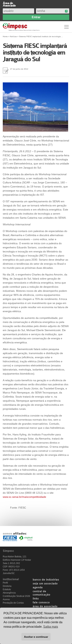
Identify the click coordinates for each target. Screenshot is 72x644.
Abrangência (9, 592)
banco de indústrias (46, 579)
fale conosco (41, 602)
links (36, 598)
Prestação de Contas (13, 602)
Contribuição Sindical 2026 (16, 596)
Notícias (13, 36)
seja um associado (45, 583)
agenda (38, 587)
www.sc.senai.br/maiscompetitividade (24, 496)
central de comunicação (41, 593)
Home (5, 36)
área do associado (45, 606)
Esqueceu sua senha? (66, 11)
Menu (66, 27)
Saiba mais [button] (50, 626)
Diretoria (7, 586)
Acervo (6, 599)
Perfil (5, 582)
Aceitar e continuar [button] (36, 636)
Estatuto (7, 589)
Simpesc (22, 27)
